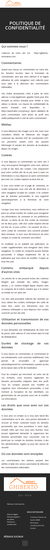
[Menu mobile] (47, 3)
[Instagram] (25, 543)
